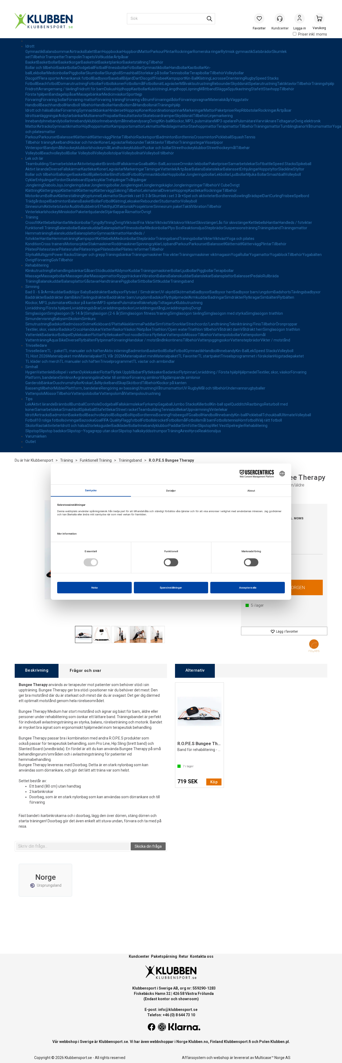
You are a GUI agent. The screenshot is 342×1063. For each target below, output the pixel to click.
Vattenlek (169, 169)
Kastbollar (196, 67)
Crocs (78, 329)
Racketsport (146, 137)
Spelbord (301, 196)
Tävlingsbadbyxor (306, 292)
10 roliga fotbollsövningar (58, 420)
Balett (90, 51)
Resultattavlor (131, 116)
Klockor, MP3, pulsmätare (193, 121)
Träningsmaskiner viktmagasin (205, 254)
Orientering (235, 78)
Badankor (50, 335)
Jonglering (34, 185)
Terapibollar (200, 73)
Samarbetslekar (241, 164)
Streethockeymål (221, 148)
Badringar (216, 297)
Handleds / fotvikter (295, 222)
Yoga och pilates (240, 238)
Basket (31, 62)
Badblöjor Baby (76, 292)
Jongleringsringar (188, 185)
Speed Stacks (267, 78)
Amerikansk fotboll (76, 78)
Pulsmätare (246, 121)
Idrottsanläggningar (42, 116)
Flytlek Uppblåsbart (127, 372)
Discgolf (32, 78)
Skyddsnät (240, 83)
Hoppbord (130, 51)
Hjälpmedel (247, 372)
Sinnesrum (34, 206)
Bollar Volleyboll (81, 153)
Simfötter (164, 324)
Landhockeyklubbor (126, 148)
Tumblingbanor (293, 126)
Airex (184, 431)
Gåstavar (91, 281)
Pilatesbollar (110, 249)
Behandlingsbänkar (67, 270)
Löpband (168, 244)
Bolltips (131, 415)
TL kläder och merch (42, 361)
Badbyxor (100, 78)
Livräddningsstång (149, 308)
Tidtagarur (285, 121)
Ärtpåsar (121, 57)
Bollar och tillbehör (40, 67)
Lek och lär (34, 158)
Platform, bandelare (42, 377)
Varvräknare (266, 121)
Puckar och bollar (157, 148)
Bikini (76, 297)
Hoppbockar (112, 51)
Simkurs (89, 319)
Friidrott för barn (90, 89)
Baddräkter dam (58, 297)
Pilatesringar (89, 249)
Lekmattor (152, 126)
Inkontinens (173, 340)
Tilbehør (243, 148)
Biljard (128, 78)
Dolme (88, 324)
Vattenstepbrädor (245, 340)
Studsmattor (170, 201)
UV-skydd (167, 292)
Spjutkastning (239, 89)
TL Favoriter (188, 356)
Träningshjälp (323, 83)
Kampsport (175, 78)
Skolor (30, 425)
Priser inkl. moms (312, 34)
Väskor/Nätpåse (137, 329)
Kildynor (122, 270)
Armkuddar (54, 292)
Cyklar (30, 180)
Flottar (96, 335)
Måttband (207, 89)
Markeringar (193, 110)
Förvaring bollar (54, 100)
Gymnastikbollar (155, 67)
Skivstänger (207, 222)
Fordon (60, 180)
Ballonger (64, 174)
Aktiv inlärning (116, 351)
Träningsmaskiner (156, 270)
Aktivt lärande (37, 169)
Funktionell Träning (41, 228)
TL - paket (55, 351)
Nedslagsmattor (175, 126)
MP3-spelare (225, 121)
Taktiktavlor (287, 83)
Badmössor (73, 324)
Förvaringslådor (166, 100)
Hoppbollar (177, 174)
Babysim (61, 319)
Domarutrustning (72, 83)
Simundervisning (39, 319)
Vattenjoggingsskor (213, 340)
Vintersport (34, 148)
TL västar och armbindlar (154, 361)
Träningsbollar (191, 238)
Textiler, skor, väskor (42, 329)
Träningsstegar (192, 142)
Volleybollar (234, 73)
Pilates (31, 249)
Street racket (127, 409)
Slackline (285, 169)
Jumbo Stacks (185, 404)
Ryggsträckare (129, 276)
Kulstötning (157, 89)
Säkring (120, 190)
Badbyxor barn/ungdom (253, 292)
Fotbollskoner (113, 83)
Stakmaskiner (100, 244)
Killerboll (204, 404)
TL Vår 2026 (113, 356)
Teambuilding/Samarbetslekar (51, 164)
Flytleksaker (112, 335)
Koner (144, 110)
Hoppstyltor (268, 169)
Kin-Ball (191, 78)
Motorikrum (35, 196)
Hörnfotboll (247, 420)
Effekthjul (106, 206)
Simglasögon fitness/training (145, 313)
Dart (137, 78)
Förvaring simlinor (145, 377)
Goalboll (195, 415)
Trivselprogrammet (116, 361)
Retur (183, 956)
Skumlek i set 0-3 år (135, 196)
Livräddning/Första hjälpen (47, 308)
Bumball (78, 404)
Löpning (192, 89)
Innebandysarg (136, 121)
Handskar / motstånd (145, 340)
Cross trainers (53, 244)
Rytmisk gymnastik (237, 51)
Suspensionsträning (241, 228)
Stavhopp (271, 89)
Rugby (250, 78)
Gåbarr (89, 270)
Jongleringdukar (77, 185)
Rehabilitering (37, 265)
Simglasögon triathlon (264, 313)
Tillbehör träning (39, 142)
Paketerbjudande (90, 212)
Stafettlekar (105, 409)
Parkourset (48, 137)
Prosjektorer (143, 206)
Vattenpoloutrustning (143, 393)
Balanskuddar (89, 228)
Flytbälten (286, 297)
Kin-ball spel (221, 404)
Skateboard (76, 180)
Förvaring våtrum (138, 100)
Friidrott (31, 89)
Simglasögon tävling (187, 313)
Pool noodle (132, 335)
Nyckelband (108, 383)
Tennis (249, 137)
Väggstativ (239, 100)
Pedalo (257, 276)
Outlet (30, 441)
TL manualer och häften (84, 351)
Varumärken (35, 436)
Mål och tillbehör (212, 388)
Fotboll (31, 83)
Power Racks (63, 254)
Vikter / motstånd (275, 340)
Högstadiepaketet (289, 356)
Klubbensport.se (113, 1041)
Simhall (31, 367)
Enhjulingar (249, 169)
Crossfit (31, 222)
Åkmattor (133, 212)
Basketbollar (47, 62)
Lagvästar (117, 142)
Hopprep (132, 110)
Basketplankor (110, 62)
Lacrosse (218, 78)
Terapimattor (228, 126)
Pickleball (223, 137)
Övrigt (154, 121)
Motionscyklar (76, 244)
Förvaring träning (109, 100)
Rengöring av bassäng (119, 388)
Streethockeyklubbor (189, 148)
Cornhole (92, 404)
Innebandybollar (56, 121)
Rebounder (221, 83)
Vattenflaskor (112, 329)
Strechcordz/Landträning (207, 324)
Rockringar (184, 51)
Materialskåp (219, 100)
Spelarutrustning (263, 83)
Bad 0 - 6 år (34, 292)
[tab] (37, 670)
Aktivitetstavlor (56, 206)
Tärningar (152, 169)
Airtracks (77, 51)
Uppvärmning (197, 409)
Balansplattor (112, 228)
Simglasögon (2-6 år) (103, 313)
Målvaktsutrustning (196, 83)
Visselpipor (214, 142)
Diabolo (49, 185)
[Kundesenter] (279, 18)
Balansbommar (56, 51)
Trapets (88, 57)
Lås (95, 383)
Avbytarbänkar (71, 116)
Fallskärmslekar (130, 404)
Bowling (241, 196)
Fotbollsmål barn (200, 420)
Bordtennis (185, 137)
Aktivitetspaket (90, 164)
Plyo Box (175, 228)
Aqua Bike (57, 340)
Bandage (56, 94)
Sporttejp (134, 94)
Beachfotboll (47, 83)
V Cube (223, 185)
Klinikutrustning (38, 270)
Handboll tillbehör (79, 105)
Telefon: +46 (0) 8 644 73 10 (171, 1015)
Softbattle (264, 164)
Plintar (169, 51)
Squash (237, 137)
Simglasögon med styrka (225, 313)
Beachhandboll (52, 105)
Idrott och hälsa (38, 110)
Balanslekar (213, 169)
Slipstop (205, 425)
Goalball (145, 164)
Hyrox (194, 431)
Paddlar (149, 324)
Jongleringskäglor (158, 185)
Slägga (222, 89)
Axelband (61, 142)
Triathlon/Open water (169, 329)
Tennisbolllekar (173, 409)
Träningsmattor (267, 126)
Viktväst (131, 222)
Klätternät (82, 137)
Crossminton (205, 137)
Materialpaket (91, 356)
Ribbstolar (249, 110)
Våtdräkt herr (251, 329)
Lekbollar (38, 73)
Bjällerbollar (100, 174)
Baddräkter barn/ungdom (128, 297)
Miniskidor (67, 212)
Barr (98, 51)
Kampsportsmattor (127, 126)
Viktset (191, 222)
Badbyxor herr (221, 292)
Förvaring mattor (81, 100)
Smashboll (71, 409)
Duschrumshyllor (67, 383)
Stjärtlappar (115, 212)
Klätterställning (70, 196)
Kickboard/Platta (108, 324)
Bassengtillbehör (39, 388)
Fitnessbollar (116, 67)
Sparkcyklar (96, 180)
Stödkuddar (105, 270)
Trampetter (55, 57)
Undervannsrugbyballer (245, 388)
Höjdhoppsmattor (96, 126)
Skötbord (134, 383)
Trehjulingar (116, 180)
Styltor (298, 169)
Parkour (157, 51)
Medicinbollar (57, 73)
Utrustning (147, 388)
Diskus (109, 89)
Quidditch (239, 404)
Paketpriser (225, 110)
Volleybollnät (132, 153)
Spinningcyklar (148, 244)
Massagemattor (103, 276)
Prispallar (111, 116)
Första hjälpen (37, 94)
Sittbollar (145, 281)
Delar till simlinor (116, 377)
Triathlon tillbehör (202, 329)
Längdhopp (176, 89)
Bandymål (52, 148)
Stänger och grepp (89, 254)
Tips (29, 399)
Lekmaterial (151, 190)
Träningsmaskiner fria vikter (155, 254)
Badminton (166, 137)
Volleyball (303, 415)
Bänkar (47, 383)
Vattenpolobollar (226, 335)
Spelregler (235, 425)
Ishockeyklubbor (75, 148)
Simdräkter (233, 297)
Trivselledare (36, 345)
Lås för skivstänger (233, 222)
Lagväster (171, 83)
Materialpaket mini (63, 356)
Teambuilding (149, 409)
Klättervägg (101, 137)
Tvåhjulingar (136, 180)
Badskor (157, 297)
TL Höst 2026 (36, 356)
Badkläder (120, 425)
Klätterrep (85, 190)
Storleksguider (99, 425)
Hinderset (116, 110)
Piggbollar (77, 73)
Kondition (33, 244)
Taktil (187, 206)
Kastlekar (89, 169)
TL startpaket (209, 356)
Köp (213, 782)
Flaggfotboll (131, 420)
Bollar (56, 110)
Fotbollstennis (226, 420)
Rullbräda (271, 276)
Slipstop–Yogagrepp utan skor (92, 431)
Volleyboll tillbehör (158, 153)
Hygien (31, 372)
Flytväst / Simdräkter (141, 292)
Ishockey (51, 212)
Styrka (30, 254)
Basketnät (89, 62)
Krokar (86, 383)
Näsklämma (132, 324)
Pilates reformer (135, 249)
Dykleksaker (81, 335)
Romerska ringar (207, 51)
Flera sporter (49, 78)
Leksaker (133, 201)
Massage (33, 276)
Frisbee (160, 78)
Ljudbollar (238, 174)
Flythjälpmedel (176, 297)
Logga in (299, 19)
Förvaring (33, 100)
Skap (122, 383)
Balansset (65, 137)
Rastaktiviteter (48, 425)
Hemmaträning (38, 233)
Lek (251, 351)
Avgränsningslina (87, 377)
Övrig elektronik (307, 121)
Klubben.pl (279, 1041)
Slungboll (113, 73)
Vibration (199, 206)
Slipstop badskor (53, 431)
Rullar (244, 254)
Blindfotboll (119, 174)
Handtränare (110, 281)
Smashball (129, 73)
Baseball (115, 78)
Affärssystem (194, 1058)
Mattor (144, 51)
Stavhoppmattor (203, 126)
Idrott (29, 46)
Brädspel (255, 196)
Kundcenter (139, 956)
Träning (31, 217)
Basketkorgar (69, 62)
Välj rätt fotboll (269, 420)
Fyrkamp (150, 404)
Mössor (191, 335)
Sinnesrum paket (168, 206)
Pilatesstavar (48, 249)
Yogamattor (259, 254)
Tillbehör (38, 57)
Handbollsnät (146, 105)
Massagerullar (78, 276)
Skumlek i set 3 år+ (168, 196)
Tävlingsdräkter (94, 297)
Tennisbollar (179, 73)
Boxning (163, 415)
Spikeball (303, 164)
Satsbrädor (262, 51)
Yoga (235, 254)
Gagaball (165, 404)
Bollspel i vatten (66, 372)
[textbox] (73, 846)
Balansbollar (67, 228)
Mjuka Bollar (256, 174)
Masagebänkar (89, 94)
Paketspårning (164, 956)
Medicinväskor (114, 94)
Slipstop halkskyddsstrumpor (142, 431)
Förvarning (70, 110)
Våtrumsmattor (319, 126)
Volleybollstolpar (108, 153)
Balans (197, 169)
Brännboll (111, 164)
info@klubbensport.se (177, 1009)
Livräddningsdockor (117, 308)
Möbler (59, 388)
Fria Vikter (146, 222)
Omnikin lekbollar (194, 164)
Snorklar (179, 324)
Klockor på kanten (83, 303)
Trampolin (73, 57)
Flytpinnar (103, 340)
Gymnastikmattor (67, 126)
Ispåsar (70, 94)
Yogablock (278, 254)
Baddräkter (98, 292)
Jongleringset (131, 185)
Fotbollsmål (134, 83)
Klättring (32, 190)
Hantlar (62, 222)
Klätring (204, 78)
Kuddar (135, 270)
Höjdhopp (123, 89)
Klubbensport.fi (237, 1041)
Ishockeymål (99, 148)
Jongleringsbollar (200, 174)
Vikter (208, 238)
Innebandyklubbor (85, 121)
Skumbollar (95, 73)
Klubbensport (42, 460)
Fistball (100, 67)
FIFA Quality (111, 420)
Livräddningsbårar (85, 308)
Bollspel (64, 335)
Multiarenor (93, 116)
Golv (55, 260)
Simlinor (66, 377)
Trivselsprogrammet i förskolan (247, 356)
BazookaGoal (90, 420)
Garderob (33, 383)
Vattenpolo (175, 335)
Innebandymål (112, 121)
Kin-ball (166, 121)
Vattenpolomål (253, 335)
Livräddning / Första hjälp (217, 372)
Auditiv (75, 206)
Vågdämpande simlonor (180, 377)
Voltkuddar (104, 57)
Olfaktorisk (123, 206)
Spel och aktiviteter (200, 196)
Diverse (55, 169)
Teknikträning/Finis (245, 324)
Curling (276, 196)
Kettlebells (47, 222)
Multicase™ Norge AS (272, 1058)
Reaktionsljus (193, 228)
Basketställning (136, 62)
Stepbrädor (214, 228)
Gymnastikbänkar (93, 110)
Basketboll (81, 174)
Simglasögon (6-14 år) (66, 313)
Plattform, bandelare (83, 388)
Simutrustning (37, 324)
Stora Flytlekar (154, 335)
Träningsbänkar (118, 254)
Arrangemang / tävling (57, 89)
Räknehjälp (148, 303)
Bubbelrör (89, 206)
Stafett (257, 89)
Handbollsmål (123, 105)
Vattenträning (37, 340)
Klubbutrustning (189, 303)
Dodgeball (85, 67)
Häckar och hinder (84, 142)
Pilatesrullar (69, 249)
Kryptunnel (92, 196)
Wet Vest (219, 425)
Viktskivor (177, 222)
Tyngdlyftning (102, 222)
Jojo (59, 185)
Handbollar (178, 67)
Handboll (32, 105)
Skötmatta (184, 292)
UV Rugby (190, 388)
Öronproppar (286, 324)
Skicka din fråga (148, 846)
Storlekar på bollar (153, 73)
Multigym (44, 254)
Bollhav (51, 196)
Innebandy (34, 121)
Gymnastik (34, 51)
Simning (32, 287)
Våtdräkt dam (228, 329)
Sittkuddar (161, 281)
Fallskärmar (129, 164)
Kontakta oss (201, 956)
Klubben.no (198, 1041)
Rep (238, 110)
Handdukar (92, 329)
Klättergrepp (50, 190)
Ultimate (288, 415)
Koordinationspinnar (166, 110)
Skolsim (75, 319)
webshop (221, 1058)
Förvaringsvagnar (193, 100)
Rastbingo (255, 404)
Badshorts (282, 292)
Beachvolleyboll (54, 153)
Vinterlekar (34, 212)
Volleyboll (33, 153)
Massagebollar (53, 276)
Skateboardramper (159, 116)
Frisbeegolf (179, 415)
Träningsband (269, 228)
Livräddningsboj (178, 308)
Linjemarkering (220, 116)
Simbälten (269, 297)
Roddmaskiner (124, 244)
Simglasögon (36, 313)
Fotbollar (134, 67)
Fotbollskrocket (154, 420)
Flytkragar (251, 297)
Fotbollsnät (153, 83)
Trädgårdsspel (37, 201)
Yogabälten (312, 254)
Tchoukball (271, 415)
